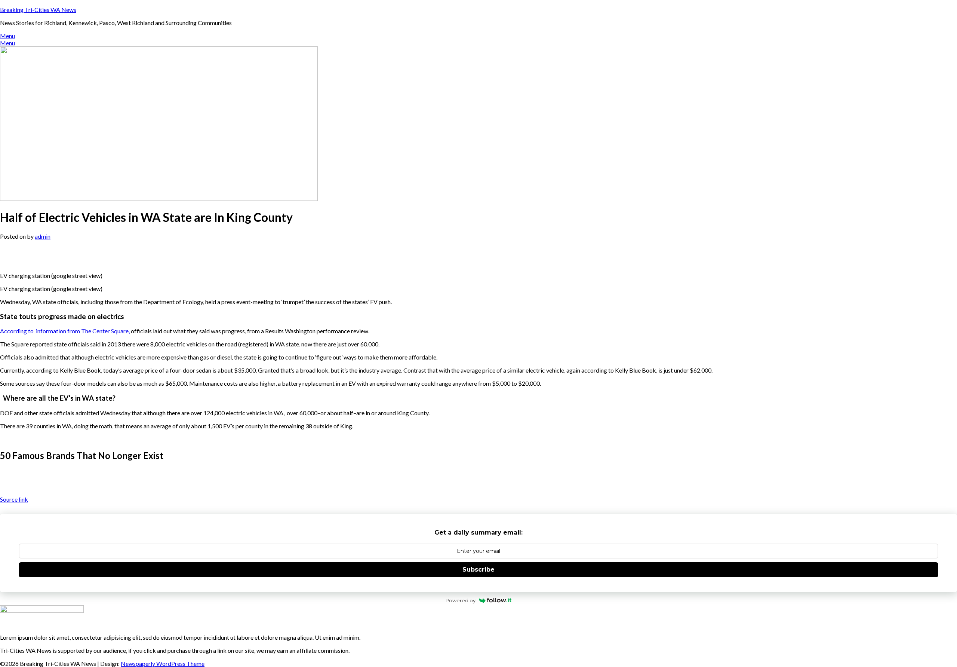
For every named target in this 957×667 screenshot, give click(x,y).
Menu (7, 35)
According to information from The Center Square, (65, 330)
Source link (14, 499)
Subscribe (478, 569)
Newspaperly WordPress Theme (162, 663)
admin (42, 236)
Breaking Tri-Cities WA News (38, 9)
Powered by (461, 600)
